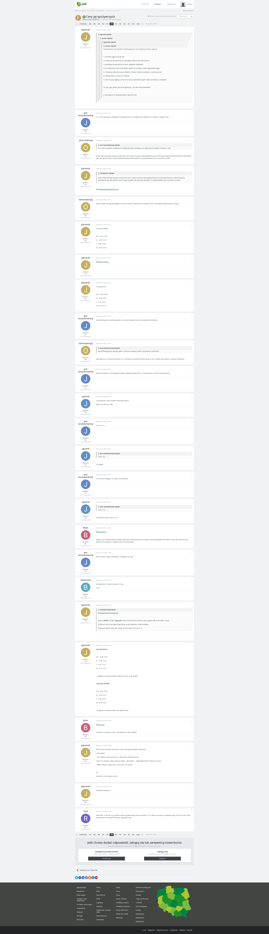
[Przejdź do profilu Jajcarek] (85, 403)
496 (99, 24)
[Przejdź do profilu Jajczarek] (85, 37)
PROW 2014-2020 (122, 914)
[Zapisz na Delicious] (86, 877)
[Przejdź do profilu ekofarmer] (78, 18)
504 (133, 24)
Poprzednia (83, 24)
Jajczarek (85, 29)
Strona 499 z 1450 (151, 24)
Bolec (85, 527)
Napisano (103, 30)
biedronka (86, 580)
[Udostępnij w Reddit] (89, 877)
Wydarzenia (140, 921)
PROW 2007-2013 (122, 910)
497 (103, 24)
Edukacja (80, 912)
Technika (139, 903)
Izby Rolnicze (100, 895)
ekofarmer (95, 19)
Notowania (100, 920)
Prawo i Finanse (121, 899)
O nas (144, 930)
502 (124, 24)
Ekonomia (80, 920)
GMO (98, 891)
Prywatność (174, 930)
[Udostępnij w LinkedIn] (92, 877)
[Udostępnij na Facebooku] (79, 877)
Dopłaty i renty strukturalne (82, 900)
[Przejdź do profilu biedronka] (85, 587)
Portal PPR (145, 4)
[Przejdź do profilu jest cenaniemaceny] (85, 122)
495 (94, 24)
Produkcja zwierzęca (123, 906)
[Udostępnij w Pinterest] (96, 877)
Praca (118, 891)
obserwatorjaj (86, 140)
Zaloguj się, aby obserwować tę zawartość (162, 16)
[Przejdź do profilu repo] (85, 818)
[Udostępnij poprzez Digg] (83, 877)
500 (116, 24)
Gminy (98, 887)
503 (129, 24)
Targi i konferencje (142, 899)
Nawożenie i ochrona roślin (103, 911)
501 (120, 24)
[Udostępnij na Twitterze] (76, 877)
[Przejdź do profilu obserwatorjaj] (85, 147)
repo (85, 811)
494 (90, 24)
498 (107, 24)
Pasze (118, 887)
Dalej (138, 24)
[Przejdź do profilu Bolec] (85, 535)
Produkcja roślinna (122, 903)
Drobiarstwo (117, 19)
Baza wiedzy (81, 895)
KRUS (98, 899)
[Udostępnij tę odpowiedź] (191, 30)
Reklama (182, 930)
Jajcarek (86, 396)
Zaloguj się (162, 858)
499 (112, 24)
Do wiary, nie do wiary (84, 904)
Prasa (118, 895)
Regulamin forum (162, 930)
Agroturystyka (81, 887)
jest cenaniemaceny (85, 114)
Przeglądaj (157, 4)
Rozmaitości (140, 891)
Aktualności (80, 891)
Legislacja (99, 903)
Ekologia (79, 916)
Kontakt (189, 930)
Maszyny (99, 906)
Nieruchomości (101, 916)
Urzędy (138, 910)
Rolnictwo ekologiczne (143, 887)
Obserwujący (183, 16)
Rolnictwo (119, 918)
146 (191, 16)
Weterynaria (140, 914)
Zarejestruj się (106, 858)
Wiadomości (140, 918)
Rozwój (138, 895)
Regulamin (151, 930)
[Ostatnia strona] (142, 24)
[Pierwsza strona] (76, 24)
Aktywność (171, 4)
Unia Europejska (141, 906)
